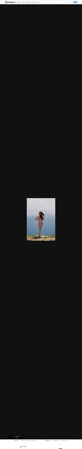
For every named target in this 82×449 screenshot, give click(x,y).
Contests (34, 2)
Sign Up (75, 2)
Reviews (23, 2)
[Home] (10, 2)
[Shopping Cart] (70, 2)
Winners (17, 440)
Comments (65, 440)
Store (38, 2)
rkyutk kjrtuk (24, 446)
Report (60, 443)
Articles (18, 2)
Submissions (57, 440)
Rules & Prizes (49, 440)
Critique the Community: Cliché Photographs (29, 440)
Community (28, 2)
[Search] (68, 2)
